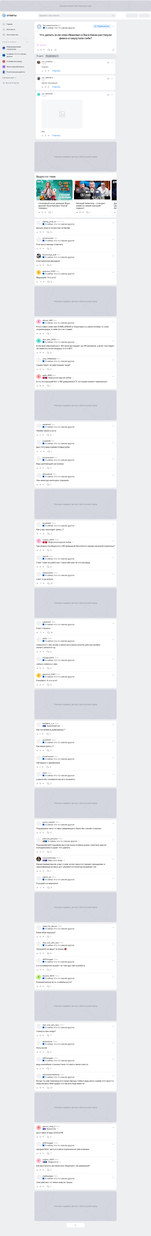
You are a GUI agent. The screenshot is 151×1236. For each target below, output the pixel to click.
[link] (54, 198)
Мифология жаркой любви (59, 378)
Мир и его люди (55, 860)
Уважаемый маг (53, 726)
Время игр (51, 1129)
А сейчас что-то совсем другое (60, 28)
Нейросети (53, 1162)
